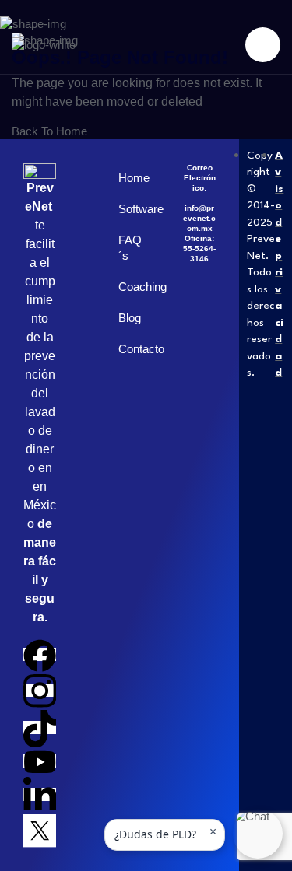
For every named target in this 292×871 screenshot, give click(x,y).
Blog (126, 317)
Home (126, 177)
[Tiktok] (39, 727)
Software (126, 208)
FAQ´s (126, 247)
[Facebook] (39, 654)
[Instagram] (39, 690)
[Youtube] (39, 761)
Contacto (126, 348)
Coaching (126, 286)
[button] (258, 834)
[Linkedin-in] (39, 794)
